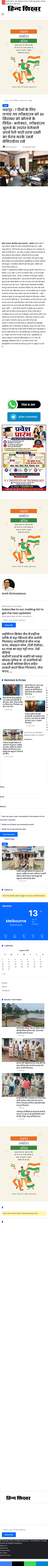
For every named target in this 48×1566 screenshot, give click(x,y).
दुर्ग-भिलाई (5, 1301)
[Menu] (3, 14)
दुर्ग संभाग (4, 1299)
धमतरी (3, 1373)
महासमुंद (4, 1381)
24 (9, 967)
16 (2, 964)
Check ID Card (5, 1555)
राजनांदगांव (5, 1313)
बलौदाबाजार (5, 1377)
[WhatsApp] (40, 1558)
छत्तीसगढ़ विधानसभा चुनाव (9, 1267)
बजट (3, 1271)
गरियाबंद (4, 1370)
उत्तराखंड (4, 1253)
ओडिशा (4, 1292)
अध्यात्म (4, 1242)
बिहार (3, 1439)
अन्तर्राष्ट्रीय (5, 1246)
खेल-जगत (4, 1261)
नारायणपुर (4, 1326)
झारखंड (4, 1428)
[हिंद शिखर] (24, 8)
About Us (3, 1545)
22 (41, 964)
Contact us (4, 1548)
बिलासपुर (4, 1352)
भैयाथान (4, 1424)
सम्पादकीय (5, 1484)
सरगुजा (4, 1418)
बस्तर (3, 1330)
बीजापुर (4, 1334)
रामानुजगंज (5, 1363)
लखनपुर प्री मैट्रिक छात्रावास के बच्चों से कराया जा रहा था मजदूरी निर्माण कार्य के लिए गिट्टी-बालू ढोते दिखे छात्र (30, 1114)
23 (3, 967)
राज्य (3, 1286)
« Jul (3, 974)
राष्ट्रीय (4, 1451)
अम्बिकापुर (4, 1391)
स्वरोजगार (4, 1488)
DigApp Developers (15, 1543)
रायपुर (3, 1385)
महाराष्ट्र (4, 1447)
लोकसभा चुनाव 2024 (8, 1465)
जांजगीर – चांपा (6, 1348)
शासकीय (4, 1461)
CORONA (5, 1230)
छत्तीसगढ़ (4, 1296)
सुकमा (3, 1338)
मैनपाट (3, 1410)
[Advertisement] (24, 215)
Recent (4, 987)
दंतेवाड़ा (4, 1323)
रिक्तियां (4, 1455)
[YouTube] (43, 1558)
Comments (6, 990)
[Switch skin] (45, 14)
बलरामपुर (4, 1406)
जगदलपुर (4, 1319)
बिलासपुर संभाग (6, 1342)
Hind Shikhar (35, 1541)
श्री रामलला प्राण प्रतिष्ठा (9, 1476)
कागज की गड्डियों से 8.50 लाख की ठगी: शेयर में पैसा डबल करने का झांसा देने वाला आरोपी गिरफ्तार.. (31, 1065)
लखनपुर (4, 1414)
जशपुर (5, 105)
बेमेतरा (3, 1309)
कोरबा (3, 1344)
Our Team (3, 1553)
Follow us (8, 1207)
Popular (4, 983)
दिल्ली (3, 1432)
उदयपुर (4, 1395)
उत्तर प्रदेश (5, 1249)
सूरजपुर (4, 1422)
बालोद (3, 1305)
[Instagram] (41, 1558)
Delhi (3, 1238)
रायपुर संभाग (5, 1367)
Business (5, 1226)
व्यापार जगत (5, 1468)
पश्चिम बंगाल (5, 1435)
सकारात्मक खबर (6, 1480)
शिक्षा (3, 1472)
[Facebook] (47, 1558)
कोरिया (4, 1399)
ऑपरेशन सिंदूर (6, 1257)
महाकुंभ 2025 (6, 1279)
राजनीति (4, 1282)
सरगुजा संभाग (5, 1389)
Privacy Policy (5, 1550)
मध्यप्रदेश (4, 1443)
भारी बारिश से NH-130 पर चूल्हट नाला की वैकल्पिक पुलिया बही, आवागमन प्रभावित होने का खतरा (30, 1030)
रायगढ (3, 1359)
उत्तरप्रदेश (5, 1289)
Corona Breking (7, 1234)
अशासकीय (5, 1457)
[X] (45, 1558)
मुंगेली (3, 1356)
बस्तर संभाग (5, 1316)
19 (21, 964)
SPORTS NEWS (7, 1263)
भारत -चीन (5, 1275)
